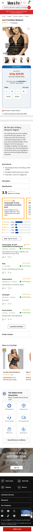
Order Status (9, 481)
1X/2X (8, 96)
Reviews (15, 23)
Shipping (8, 487)
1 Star (12, 232)
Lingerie (9, 16)
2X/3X (17, 96)
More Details (19, 83)
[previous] (3, 60)
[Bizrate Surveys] (29, 515)
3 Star (12, 227)
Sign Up (16, 468)
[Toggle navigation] (3, 3)
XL (24, 91)
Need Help (25, 481)
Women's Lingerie (18, 16)
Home (3, 16)
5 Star (12, 222)
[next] (30, 60)
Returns (24, 487)
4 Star (12, 224)
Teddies (27, 16)
